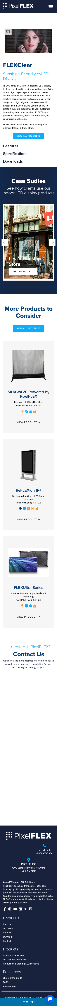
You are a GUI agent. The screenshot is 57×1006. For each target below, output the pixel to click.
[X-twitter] (25, 909)
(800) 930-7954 (44, 853)
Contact (7, 941)
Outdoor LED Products (14, 959)
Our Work (7, 936)
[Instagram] (10, 909)
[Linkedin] (20, 909)
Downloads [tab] (13, 161)
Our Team (8, 928)
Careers (7, 924)
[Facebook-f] (4, 909)
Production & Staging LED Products (21, 963)
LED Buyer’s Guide (12, 977)
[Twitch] (30, 909)
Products (7, 932)
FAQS (6, 982)
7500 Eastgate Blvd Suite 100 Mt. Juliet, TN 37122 (28, 869)
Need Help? (29, 1001)
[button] (50, 6)
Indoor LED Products (13, 955)
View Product (27, 422)
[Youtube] (15, 909)
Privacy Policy (43, 997)
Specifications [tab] (15, 153)
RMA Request (10, 986)
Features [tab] (10, 146)
